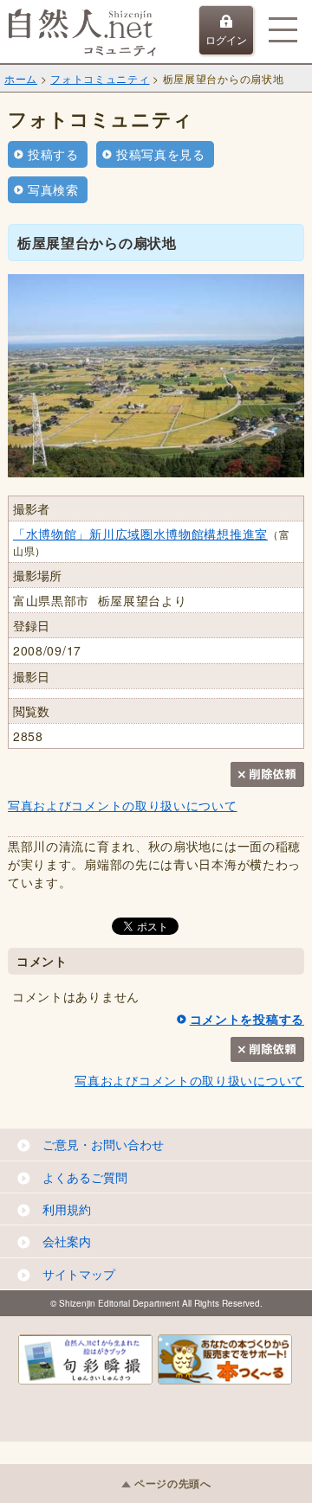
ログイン (226, 39)
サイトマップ (78, 1273)
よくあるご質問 (84, 1177)
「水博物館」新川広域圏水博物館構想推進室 (140, 533)
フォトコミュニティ (99, 78)
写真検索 (53, 189)
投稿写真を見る (160, 154)
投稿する (53, 154)
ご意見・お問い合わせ (103, 1144)
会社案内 (66, 1241)
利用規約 (66, 1209)
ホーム (20, 78)
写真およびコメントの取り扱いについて (122, 805)
